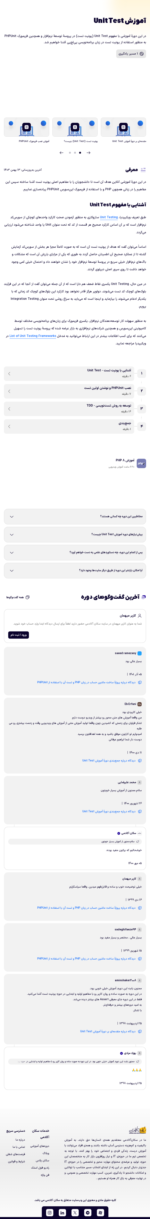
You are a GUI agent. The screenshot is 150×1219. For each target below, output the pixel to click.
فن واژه (45, 1175)
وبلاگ (46, 1153)
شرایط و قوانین (16, 1162)
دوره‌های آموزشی (39, 1146)
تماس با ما (19, 1147)
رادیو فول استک (40, 1168)
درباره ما (20, 1140)
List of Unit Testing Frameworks (33, 336)
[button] (100, 1212)
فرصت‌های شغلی (15, 1154)
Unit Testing (109, 217)
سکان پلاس (42, 1161)
